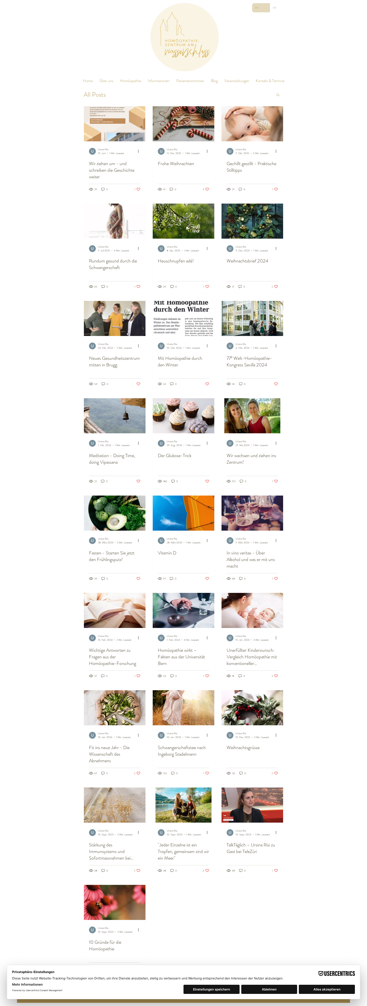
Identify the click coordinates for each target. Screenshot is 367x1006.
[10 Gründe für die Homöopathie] (114, 902)
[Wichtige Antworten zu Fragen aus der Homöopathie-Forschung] (114, 610)
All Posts (95, 94)
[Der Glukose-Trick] (183, 415)
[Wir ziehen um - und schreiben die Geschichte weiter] (114, 123)
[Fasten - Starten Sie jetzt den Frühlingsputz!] (114, 513)
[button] (278, 95)
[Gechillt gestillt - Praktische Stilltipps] (252, 123)
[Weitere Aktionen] (139, 151)
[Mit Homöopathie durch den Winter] (183, 318)
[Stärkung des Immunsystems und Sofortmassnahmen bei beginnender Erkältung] (114, 805)
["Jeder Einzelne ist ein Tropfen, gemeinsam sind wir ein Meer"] (183, 805)
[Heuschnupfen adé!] (183, 221)
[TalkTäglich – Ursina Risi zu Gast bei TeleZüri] (252, 805)
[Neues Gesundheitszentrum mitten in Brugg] (114, 318)
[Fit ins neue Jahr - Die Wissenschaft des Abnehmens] (114, 707)
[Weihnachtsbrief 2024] (252, 221)
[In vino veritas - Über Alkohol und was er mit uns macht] (252, 513)
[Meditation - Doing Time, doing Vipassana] (114, 415)
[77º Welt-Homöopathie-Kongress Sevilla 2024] (252, 318)
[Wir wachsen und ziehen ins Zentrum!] (252, 415)
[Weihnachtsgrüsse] (252, 707)
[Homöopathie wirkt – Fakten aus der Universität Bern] (183, 610)
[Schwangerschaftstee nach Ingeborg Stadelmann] (183, 707)
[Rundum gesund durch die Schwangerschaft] (114, 221)
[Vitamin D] (183, 513)
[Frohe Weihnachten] (183, 123)
